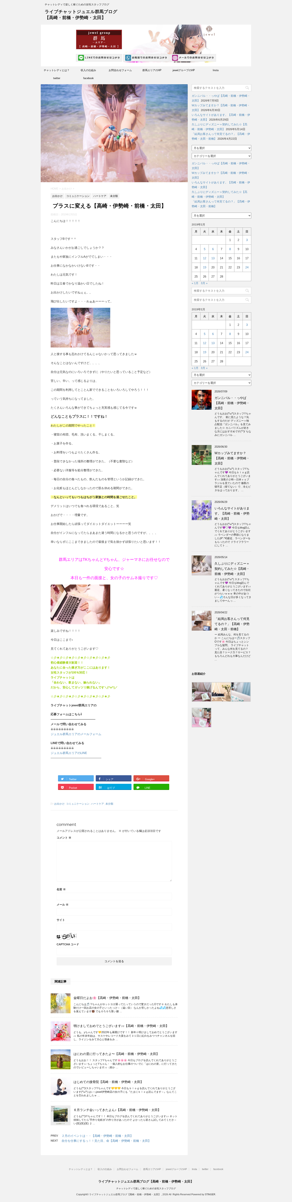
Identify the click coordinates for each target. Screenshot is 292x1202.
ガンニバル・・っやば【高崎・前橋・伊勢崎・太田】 (232, 403)
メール (63, 904)
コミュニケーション (77, 803)
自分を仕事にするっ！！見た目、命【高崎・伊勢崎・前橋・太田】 (106, 1140)
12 (204, 258)
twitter (56, 78)
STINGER (210, 1194)
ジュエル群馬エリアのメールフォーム (76, 734)
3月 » (204, 283)
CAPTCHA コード (68, 944)
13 (213, 258)
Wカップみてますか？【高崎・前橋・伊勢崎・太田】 (232, 458)
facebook (88, 78)
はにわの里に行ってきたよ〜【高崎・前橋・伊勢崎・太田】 (116, 1054)
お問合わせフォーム (120, 70)
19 (204, 267)
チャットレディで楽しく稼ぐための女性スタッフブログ (146, 1188)
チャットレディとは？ (57, 70)
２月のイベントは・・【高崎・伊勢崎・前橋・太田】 (97, 1135)
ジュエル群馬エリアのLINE (69, 753)
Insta (216, 70)
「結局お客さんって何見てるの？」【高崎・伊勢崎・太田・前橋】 (232, 624)
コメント (64, 837)
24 (246, 267)
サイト (61, 919)
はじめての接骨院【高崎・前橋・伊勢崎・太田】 (108, 1082)
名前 (61, 889)
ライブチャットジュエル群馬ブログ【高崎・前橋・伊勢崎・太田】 (146, 1181)
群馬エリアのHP (151, 70)
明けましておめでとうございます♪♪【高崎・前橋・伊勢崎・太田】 (121, 1026)
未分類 (109, 803)
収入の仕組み (88, 70)
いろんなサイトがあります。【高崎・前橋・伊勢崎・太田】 (232, 513)
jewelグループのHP (184, 70)
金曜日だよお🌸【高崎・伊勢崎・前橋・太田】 (107, 998)
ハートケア (97, 803)
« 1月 (195, 283)
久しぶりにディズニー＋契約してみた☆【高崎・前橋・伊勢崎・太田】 (232, 569)
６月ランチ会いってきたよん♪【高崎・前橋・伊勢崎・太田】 (117, 1110)
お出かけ (59, 803)
